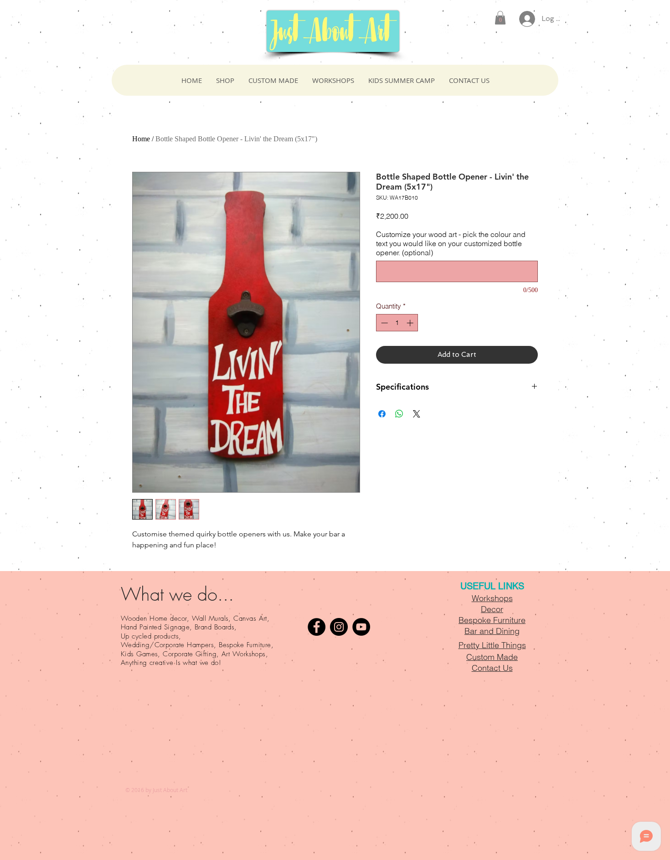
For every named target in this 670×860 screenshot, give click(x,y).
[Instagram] (339, 627)
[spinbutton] (397, 322)
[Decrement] (383, 322)
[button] (500, 18)
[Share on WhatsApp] (399, 413)
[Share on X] (416, 413)
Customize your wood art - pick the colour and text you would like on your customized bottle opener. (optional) (451, 243)
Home (141, 139)
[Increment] (411, 322)
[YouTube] (361, 627)
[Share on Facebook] (381, 413)
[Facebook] (316, 627)
